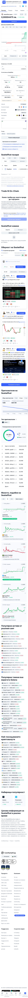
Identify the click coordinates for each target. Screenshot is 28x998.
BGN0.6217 (11, 713)
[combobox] (14, 59)
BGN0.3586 (11, 766)
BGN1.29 (9, 770)
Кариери (16, 912)
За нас (16, 877)
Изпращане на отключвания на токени (13, 146)
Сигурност (17, 909)
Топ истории (4, 888)
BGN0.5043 (13, 699)
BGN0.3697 (11, 687)
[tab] (20, 56)
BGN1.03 (11, 782)
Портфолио (4, 912)
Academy (3, 877)
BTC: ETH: (11, 6)
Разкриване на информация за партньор (15, 185)
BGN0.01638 (11, 706)
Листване (3, 932)
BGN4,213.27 (11, 752)
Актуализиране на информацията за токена (14, 144)
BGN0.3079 (11, 694)
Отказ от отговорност (20, 904)
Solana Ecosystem (11, 133)
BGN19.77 (11, 768)
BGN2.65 (14, 718)
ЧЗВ (2, 943)
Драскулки (4, 920)
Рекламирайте (5, 880)
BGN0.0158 (13, 690)
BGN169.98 (11, 683)
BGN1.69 (11, 711)
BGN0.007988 (12, 777)
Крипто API (4, 896)
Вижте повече (23, 250)
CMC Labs (4, 882)
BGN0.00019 (13, 731)
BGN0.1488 (12, 773)
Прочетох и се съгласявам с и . (14, 215)
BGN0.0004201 (12, 725)
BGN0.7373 (11, 708)
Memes (3, 133)
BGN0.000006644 (12, 775)
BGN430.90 (11, 784)
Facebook (16, 943)
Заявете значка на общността (11, 149)
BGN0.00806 (12, 685)
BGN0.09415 (12, 697)
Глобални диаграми (6, 907)
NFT (2, 909)
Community (17, 935)
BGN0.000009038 (13, 780)
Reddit (15, 946)
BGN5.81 (14, 728)
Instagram (16, 940)
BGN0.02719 (13, 747)
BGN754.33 (14, 722)
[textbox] (16, 263)
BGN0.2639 (11, 763)
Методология (17, 907)
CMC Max (3, 885)
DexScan (3, 899)
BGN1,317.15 (11, 759)
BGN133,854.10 (12, 745)
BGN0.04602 (12, 701)
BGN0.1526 (9, 761)
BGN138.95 (12, 756)
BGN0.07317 (11, 742)
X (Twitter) (16, 932)
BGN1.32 (10, 704)
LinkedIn (16, 949)
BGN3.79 (13, 692)
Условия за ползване (19, 880)
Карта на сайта (5, 923)
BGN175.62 (11, 754)
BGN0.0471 (10, 787)
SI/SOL (15, 169)
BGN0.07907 (13, 715)
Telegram (16, 938)
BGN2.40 (9, 749)
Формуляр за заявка (6, 935)
